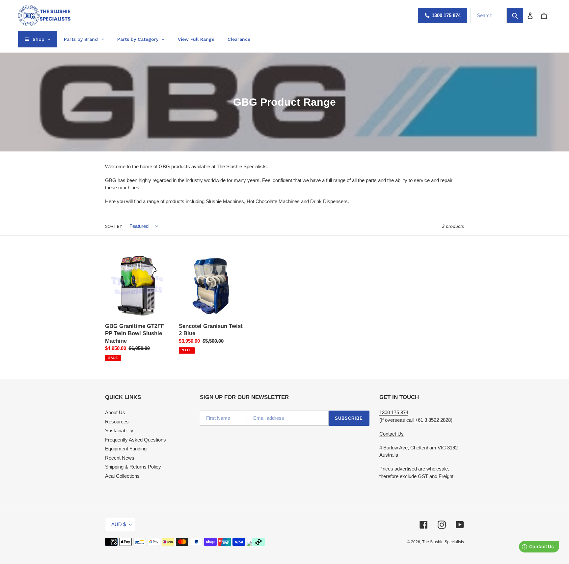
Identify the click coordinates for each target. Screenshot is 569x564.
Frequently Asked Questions (135, 440)
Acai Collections (122, 476)
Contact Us (391, 434)
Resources (117, 421)
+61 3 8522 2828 (433, 420)
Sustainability (119, 430)
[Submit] (515, 15)
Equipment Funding (126, 448)
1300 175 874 (446, 15)
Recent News (119, 458)
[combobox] (489, 15)
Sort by (113, 226)
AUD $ (118, 524)
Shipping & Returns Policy (133, 467)
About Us (115, 412)
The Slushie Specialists (443, 542)
